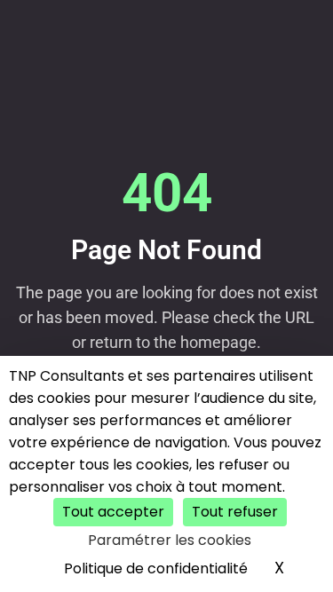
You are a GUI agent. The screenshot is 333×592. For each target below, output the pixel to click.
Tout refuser (235, 511)
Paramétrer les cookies (169, 540)
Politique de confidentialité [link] (156, 568)
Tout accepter (113, 511)
